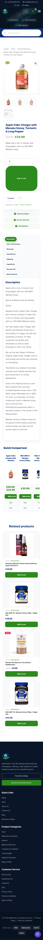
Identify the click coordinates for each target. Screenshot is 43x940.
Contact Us (6, 810)
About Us (5, 806)
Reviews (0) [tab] (11, 269)
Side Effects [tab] (11, 254)
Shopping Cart (7, 879)
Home (6, 49)
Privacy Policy (7, 892)
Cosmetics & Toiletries (10, 849)
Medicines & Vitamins (10, 836)
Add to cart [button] (12, 496)
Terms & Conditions (9, 896)
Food (13, 49)
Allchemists (13, 918)
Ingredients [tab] (11, 264)
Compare (11, 198)
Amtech (4, 840)
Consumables (7, 853)
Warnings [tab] (10, 249)
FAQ (3, 887)
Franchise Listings (21, 776)
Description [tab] (11, 239)
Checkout (5, 883)
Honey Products (24, 49)
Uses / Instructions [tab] (13, 244)
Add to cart (21, 178)
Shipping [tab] (10, 259)
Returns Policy (7, 900)
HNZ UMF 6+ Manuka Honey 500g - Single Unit (25, 458)
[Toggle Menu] (39, 11)
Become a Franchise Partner (21, 783)
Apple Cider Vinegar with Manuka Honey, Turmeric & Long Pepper (11, 458)
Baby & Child (6, 862)
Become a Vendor (8, 819)
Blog (3, 815)
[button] (36, 63)
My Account (6, 875)
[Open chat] (38, 934)
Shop (4, 802)
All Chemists (15, 561)
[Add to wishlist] (19, 198)
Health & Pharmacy (9, 857)
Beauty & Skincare (8, 845)
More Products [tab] (12, 274)
